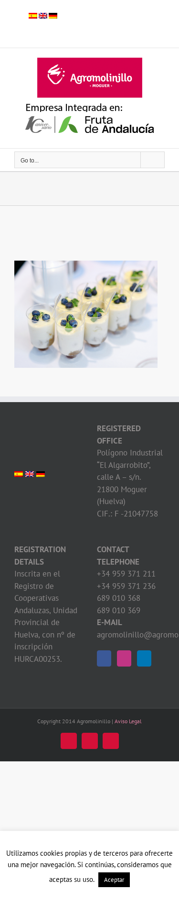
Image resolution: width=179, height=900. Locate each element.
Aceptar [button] (114, 880)
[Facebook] (104, 658)
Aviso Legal (128, 721)
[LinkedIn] (144, 658)
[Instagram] (124, 658)
